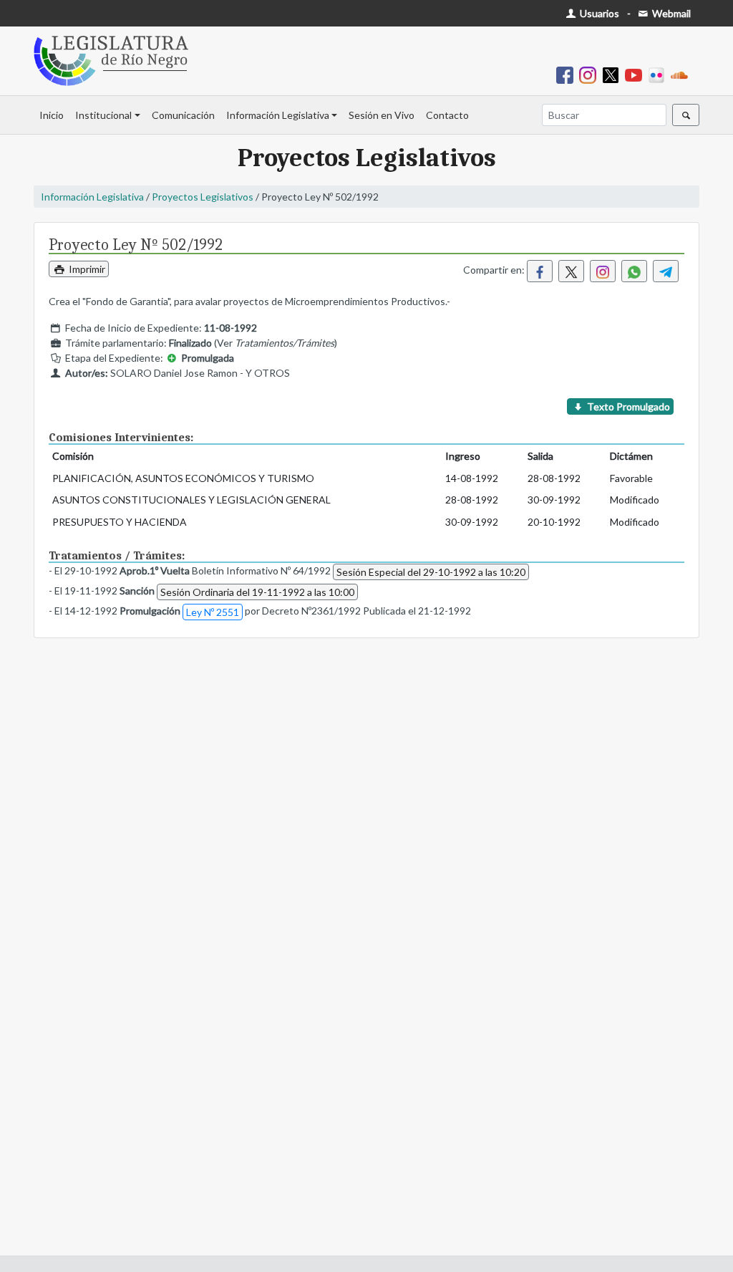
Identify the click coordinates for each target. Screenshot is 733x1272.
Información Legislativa (277, 115)
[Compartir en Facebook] (540, 271)
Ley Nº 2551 (212, 612)
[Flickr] (659, 74)
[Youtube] (636, 74)
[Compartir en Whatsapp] (634, 271)
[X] (613, 74)
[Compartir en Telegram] (666, 271)
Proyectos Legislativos (202, 197)
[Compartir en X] (571, 271)
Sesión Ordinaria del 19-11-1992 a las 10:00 (257, 592)
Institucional (103, 115)
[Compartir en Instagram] (603, 271)
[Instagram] (590, 74)
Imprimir (86, 269)
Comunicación (183, 115)
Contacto (447, 115)
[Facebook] (567, 74)
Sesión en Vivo (381, 115)
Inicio (51, 115)
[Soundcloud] (682, 74)
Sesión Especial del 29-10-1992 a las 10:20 (430, 572)
